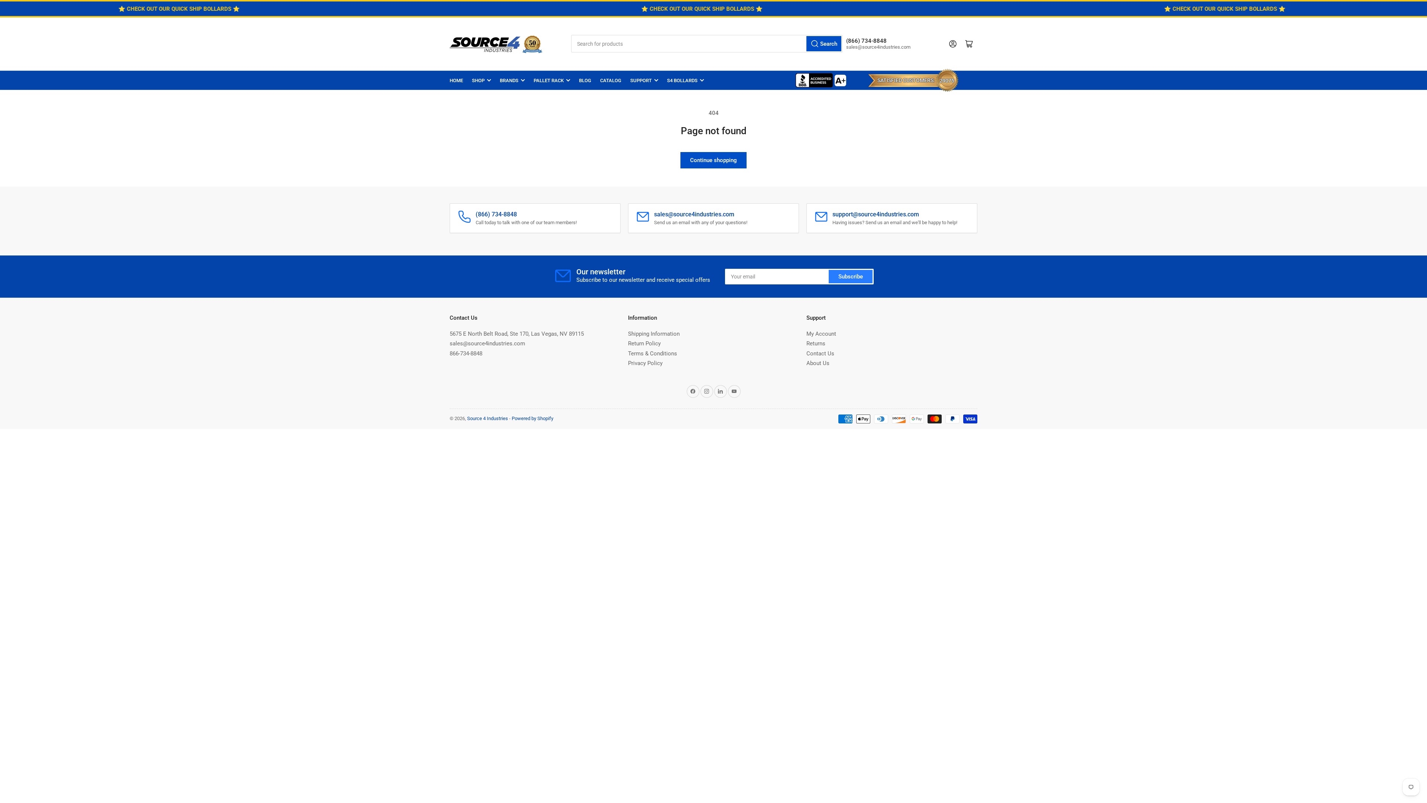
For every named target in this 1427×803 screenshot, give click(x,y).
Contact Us (820, 353)
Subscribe (850, 276)
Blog (585, 80)
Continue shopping (713, 160)
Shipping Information (654, 333)
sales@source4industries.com (487, 343)
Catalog (610, 80)
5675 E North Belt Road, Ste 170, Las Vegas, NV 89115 (517, 333)
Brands (509, 80)
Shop (478, 80)
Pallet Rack (549, 80)
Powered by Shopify (532, 418)
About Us (817, 363)
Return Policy (644, 343)
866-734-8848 (466, 353)
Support (641, 80)
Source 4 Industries (487, 418)
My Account (821, 333)
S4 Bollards (682, 80)
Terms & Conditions (652, 353)
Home (456, 80)
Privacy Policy (645, 363)
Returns (815, 343)
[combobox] (706, 43)
